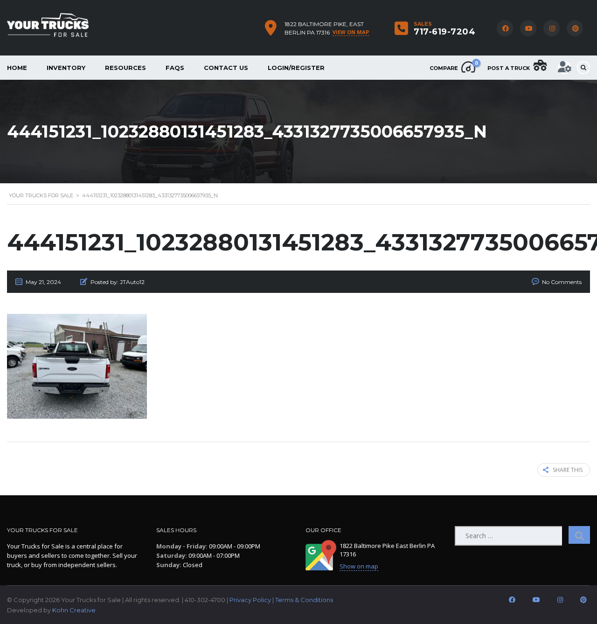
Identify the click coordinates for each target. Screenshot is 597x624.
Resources (125, 67)
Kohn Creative (74, 610)
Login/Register (296, 67)
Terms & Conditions (304, 599)
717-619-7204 (444, 32)
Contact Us (226, 67)
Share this (568, 470)
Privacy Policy (250, 599)
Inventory (66, 67)
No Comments (562, 281)
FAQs (175, 67)
